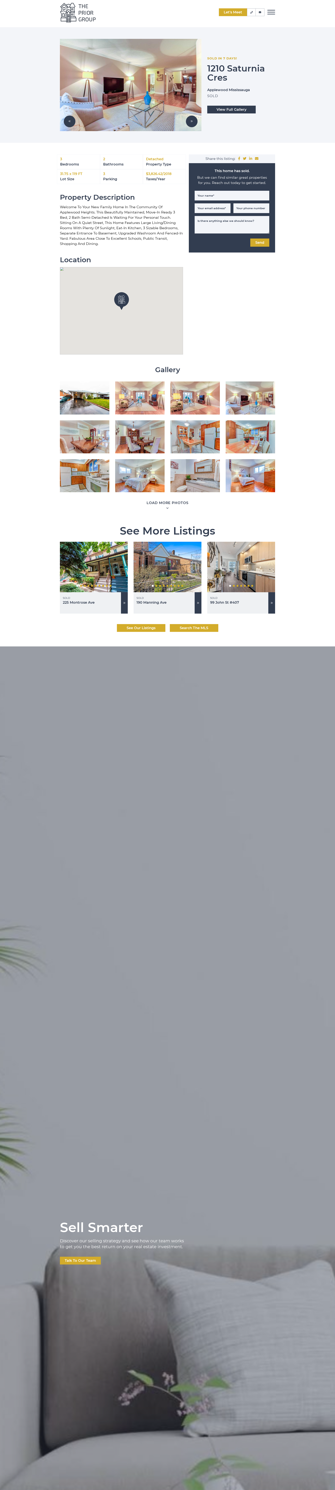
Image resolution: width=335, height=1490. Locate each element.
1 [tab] (77, 586)
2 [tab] (81, 586)
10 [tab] (110, 586)
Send (259, 242)
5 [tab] (92, 586)
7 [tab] (99, 586)
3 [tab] (85, 586)
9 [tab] (107, 586)
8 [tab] (103, 586)
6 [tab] (96, 586)
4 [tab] (88, 586)
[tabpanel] (94, 567)
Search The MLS (194, 628)
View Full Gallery (231, 109)
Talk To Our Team (80, 1260)
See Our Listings (141, 628)
